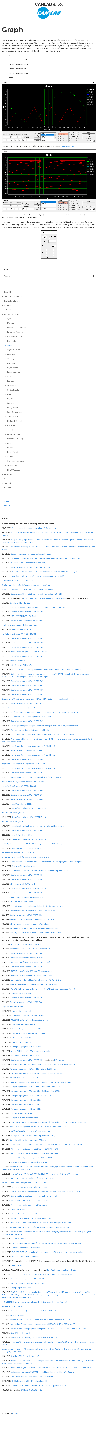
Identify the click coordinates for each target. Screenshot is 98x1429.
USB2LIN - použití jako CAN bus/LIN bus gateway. (31, 971)
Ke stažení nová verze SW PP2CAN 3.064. (28, 773)
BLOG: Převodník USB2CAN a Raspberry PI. (29, 1381)
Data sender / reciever (16, 327)
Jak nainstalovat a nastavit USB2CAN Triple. (29, 1214)
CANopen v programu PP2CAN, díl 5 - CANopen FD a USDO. (35, 1091)
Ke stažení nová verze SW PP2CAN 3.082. (28, 643)
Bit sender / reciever (15, 332)
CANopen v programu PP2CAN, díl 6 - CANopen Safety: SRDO (34, 1087)
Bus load (10, 381)
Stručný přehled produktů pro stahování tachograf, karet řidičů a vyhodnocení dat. (44, 725)
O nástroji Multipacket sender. (24, 866)
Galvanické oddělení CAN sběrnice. (26, 1247)
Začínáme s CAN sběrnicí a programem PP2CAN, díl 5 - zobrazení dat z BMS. (42, 734)
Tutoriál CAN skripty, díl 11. (20, 804)
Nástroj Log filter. (16, 1315)
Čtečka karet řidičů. (18, 1209)
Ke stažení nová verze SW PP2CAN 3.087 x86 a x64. (30, 567)
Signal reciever (13, 350)
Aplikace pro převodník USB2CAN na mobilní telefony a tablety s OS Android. (43, 1372)
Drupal (15, 1413)
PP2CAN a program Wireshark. (24, 1024)
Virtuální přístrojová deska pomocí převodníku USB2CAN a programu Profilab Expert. (47, 861)
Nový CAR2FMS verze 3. (20, 1333)
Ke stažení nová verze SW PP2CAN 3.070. (28, 721)
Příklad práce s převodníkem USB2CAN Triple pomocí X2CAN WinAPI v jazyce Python (37, 844)
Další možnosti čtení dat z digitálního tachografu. (31, 1131)
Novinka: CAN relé (17, 660)
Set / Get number (14, 412)
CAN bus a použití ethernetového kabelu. (29, 1033)
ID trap (10, 376)
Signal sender (13, 367)
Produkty (8, 292)
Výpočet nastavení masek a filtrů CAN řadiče (29, 1205)
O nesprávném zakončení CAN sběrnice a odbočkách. (31, 919)
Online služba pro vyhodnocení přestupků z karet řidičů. (35, 1196)
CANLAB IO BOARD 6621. (31, 1390)
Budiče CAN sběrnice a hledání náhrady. (27, 897)
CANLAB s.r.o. (49, 4)
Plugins (10, 447)
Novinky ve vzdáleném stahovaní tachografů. (29, 1162)
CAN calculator (13, 390)
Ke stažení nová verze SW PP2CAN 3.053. (28, 875)
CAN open (11, 385)
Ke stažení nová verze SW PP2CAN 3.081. (28, 647)
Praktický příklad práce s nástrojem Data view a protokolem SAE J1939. (39, 1127)
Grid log (10, 359)
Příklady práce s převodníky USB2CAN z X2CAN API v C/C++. (35, 1149)
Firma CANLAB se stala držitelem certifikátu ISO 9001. (32, 1377)
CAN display (12, 465)
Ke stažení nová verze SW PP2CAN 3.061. (28, 795)
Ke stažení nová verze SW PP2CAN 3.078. (28, 681)
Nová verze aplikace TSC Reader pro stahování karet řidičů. (33, 984)
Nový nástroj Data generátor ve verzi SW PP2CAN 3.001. (34, 1311)
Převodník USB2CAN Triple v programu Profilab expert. (34, 910)
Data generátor (13, 372)
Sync (9, 319)
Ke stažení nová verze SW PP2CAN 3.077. (28, 685)
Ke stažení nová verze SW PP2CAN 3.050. (28, 893)
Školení (7, 483)
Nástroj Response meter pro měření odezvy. (20, 708)
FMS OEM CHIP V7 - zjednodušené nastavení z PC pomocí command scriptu (42, 1274)
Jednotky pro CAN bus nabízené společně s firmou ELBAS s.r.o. (35, 933)
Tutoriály (7, 310)
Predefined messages (16, 439)
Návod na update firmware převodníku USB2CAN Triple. (25, 1183)
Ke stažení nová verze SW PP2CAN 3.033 (28, 1060)
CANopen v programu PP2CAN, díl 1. (26, 1109)
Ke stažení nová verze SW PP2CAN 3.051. (28, 879)
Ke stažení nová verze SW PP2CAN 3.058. (29, 817)
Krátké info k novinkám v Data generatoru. (19, 625)
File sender (11, 341)
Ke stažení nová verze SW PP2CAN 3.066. (28, 759)
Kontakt (7, 488)
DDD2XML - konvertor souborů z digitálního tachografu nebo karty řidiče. (39, 1227)
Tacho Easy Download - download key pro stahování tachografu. (37, 826)
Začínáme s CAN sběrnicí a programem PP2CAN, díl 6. (33, 717)
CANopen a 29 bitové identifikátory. (24, 1118)
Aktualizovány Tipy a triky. (12, 1306)
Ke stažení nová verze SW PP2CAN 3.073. (26, 703)
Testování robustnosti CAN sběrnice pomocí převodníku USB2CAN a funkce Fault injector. (46, 1144)
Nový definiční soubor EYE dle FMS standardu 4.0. (29, 949)
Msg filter (11, 399)
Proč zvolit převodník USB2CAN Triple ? (27, 1055)
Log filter (11, 425)
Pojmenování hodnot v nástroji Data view (27, 958)
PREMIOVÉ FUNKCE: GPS (22, 629)
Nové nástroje (13, 452)
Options (10, 456)
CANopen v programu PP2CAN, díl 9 (26, 1046)
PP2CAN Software (11, 314)
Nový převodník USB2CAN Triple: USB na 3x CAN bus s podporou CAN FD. (39, 1320)
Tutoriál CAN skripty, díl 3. (22, 1011)
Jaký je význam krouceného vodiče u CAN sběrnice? (30, 924)
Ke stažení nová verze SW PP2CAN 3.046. (28, 966)
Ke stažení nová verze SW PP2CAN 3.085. (26, 621)
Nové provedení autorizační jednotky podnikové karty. (33, 1135)
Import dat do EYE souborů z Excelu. (26, 944)
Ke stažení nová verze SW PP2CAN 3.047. (26, 953)
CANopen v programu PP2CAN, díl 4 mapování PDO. (32, 1095)
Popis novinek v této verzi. (13, 1007)
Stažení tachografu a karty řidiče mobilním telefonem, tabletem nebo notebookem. (46, 558)
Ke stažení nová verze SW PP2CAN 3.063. (19, 786)
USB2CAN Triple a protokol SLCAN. (26, 1029)
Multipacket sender (15, 421)
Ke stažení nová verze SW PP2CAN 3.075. (28, 690)
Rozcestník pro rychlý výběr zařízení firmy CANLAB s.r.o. (34, 1337)
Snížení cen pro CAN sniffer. (21, 665)
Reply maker (12, 408)
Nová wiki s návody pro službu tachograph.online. (31, 554)
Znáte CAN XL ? (17, 1265)
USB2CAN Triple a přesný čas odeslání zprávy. (29, 1020)
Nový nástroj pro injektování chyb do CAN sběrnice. (23, 781)
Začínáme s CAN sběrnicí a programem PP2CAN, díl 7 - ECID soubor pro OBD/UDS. (43, 712)
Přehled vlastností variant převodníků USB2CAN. (30, 730)
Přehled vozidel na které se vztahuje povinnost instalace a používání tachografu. (45, 572)
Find (9, 394)
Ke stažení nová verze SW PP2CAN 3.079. (28, 656)
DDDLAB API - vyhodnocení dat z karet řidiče (27, 1078)
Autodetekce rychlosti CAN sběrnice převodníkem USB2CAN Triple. (39, 777)
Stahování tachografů (13, 296)
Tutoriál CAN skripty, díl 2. (22, 1038)
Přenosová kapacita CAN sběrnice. (25, 1256)
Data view (11, 354)
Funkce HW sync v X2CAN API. (22, 1113)
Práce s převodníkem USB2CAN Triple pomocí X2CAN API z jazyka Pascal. (40, 1082)
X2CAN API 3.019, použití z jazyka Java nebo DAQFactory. (25, 857)
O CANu (7, 305)
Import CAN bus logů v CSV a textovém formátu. (31, 1051)
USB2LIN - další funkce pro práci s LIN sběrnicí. (30, 962)
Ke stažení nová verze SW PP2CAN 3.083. (28, 638)
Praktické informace (12, 301)
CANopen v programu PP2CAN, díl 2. (26, 1104)
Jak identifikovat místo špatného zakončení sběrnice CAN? (33, 928)
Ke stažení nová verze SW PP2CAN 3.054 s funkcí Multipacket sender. (41, 870)
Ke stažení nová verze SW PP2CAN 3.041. (29, 1015)
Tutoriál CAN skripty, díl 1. (22, 1042)
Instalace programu (15, 461)
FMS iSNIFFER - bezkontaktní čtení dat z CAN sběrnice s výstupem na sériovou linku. (46, 1243)
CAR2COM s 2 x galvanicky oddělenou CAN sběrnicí (44, 598)
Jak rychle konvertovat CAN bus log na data (29, 1187)
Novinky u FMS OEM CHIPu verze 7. (25, 1356)
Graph (9, 345)
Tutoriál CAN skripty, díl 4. (21, 993)
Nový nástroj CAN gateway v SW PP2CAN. (28, 1279)
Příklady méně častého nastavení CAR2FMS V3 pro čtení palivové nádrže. (41, 1223)
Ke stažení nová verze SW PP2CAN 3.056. (29, 839)
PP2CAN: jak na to (14, 470)
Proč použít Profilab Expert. (22, 902)
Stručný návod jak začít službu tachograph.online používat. (26, 585)
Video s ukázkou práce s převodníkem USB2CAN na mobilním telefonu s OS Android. (47, 669)
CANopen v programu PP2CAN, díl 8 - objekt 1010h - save (33, 1069)
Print (9, 443)
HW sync (10, 323)
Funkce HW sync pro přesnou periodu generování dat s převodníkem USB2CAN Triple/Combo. (49, 1122)
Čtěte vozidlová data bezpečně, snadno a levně (29, 1200)
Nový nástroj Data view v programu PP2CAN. (27, 1140)
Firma (13, 1342)
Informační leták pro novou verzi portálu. (19, 580)
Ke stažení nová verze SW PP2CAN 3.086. (28, 612)
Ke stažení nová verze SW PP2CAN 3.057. (28, 830)
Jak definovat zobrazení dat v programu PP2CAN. (31, 1218)
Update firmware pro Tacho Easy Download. (29, 652)
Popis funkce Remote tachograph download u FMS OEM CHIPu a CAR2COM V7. (42, 1324)
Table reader (12, 416)
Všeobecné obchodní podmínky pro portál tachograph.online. (27, 589)
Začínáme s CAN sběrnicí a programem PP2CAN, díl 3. (33, 755)
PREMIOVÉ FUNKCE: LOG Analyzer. (25, 616)
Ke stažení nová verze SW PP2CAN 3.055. (19, 853)
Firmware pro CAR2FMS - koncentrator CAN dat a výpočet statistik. (38, 1385)
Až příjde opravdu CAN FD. (21, 1288)
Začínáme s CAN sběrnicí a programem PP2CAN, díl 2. (24, 764)
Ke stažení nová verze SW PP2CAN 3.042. (26, 1002)
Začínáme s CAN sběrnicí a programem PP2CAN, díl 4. (33, 746)
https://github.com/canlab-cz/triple (61, 1270)
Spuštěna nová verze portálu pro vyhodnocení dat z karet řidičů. (38, 576)
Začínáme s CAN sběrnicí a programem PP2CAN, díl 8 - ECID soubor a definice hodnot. (38, 699)
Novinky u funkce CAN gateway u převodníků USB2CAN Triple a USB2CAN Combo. (44, 1064)
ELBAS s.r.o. (20, 1342)
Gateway (10, 403)
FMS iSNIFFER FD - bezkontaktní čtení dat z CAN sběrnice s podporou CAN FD (42, 989)
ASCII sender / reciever (17, 336)
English (7, 505)
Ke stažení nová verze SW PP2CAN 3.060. (26, 799)
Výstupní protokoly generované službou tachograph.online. (34, 1153)
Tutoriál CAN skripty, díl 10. (13, 813)
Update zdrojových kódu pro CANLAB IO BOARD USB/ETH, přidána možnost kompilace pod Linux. (51, 1368)
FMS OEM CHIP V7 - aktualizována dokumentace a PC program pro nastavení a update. (48, 1252)
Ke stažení (8, 474)
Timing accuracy (14, 430)
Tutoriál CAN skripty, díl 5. (21, 835)
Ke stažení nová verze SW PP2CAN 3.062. (28, 790)
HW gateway (59, 1060)
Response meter (14, 434)
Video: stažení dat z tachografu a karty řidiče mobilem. (34, 528)
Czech (6, 501)
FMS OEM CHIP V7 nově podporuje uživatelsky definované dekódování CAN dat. (34, 1302)
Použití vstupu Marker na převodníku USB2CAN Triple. (31, 1178)
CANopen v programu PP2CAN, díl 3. (26, 1100)
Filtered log (12, 363)
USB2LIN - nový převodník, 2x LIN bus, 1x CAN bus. (32, 975)
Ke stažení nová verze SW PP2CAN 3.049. (26, 915)
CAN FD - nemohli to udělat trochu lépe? (28, 1283)
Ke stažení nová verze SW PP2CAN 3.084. (19, 634)
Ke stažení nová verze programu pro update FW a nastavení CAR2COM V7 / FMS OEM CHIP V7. (48, 1328)
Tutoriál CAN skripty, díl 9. (12, 822)
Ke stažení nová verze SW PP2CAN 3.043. (28, 998)
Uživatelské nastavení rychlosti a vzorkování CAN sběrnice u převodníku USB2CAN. (46, 1192)
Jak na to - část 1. (19, 1239)
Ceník (6, 479)
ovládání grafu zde (68, 146)
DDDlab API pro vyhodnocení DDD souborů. (28, 563)
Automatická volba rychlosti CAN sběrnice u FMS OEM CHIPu (36, 980)
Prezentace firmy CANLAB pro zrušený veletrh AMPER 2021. (27, 1158)
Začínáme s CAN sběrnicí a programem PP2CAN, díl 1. (33, 768)
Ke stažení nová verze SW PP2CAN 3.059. (29, 808)
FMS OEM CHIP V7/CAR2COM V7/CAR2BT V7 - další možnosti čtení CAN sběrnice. (44, 1174)
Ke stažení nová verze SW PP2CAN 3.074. (28, 694)
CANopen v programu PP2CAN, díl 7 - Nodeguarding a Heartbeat (37, 1073)
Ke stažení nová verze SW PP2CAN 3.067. (26, 750)
